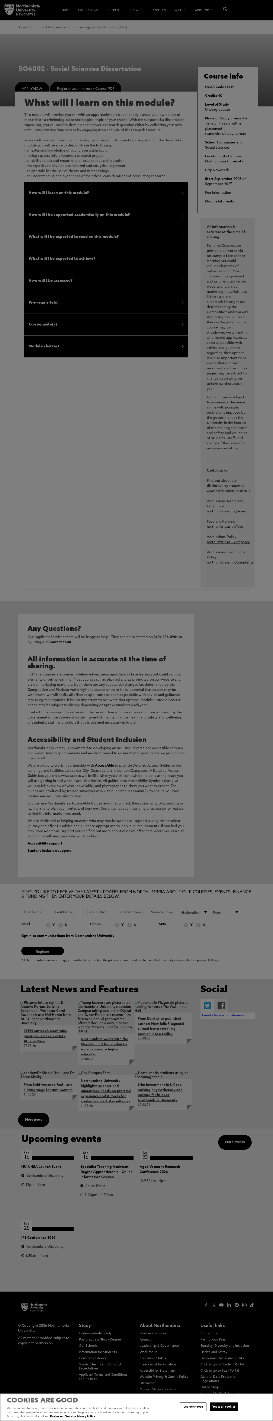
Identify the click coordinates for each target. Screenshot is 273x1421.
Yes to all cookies (223, 1406)
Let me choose (193, 1406)
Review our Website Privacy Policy (72, 1416)
